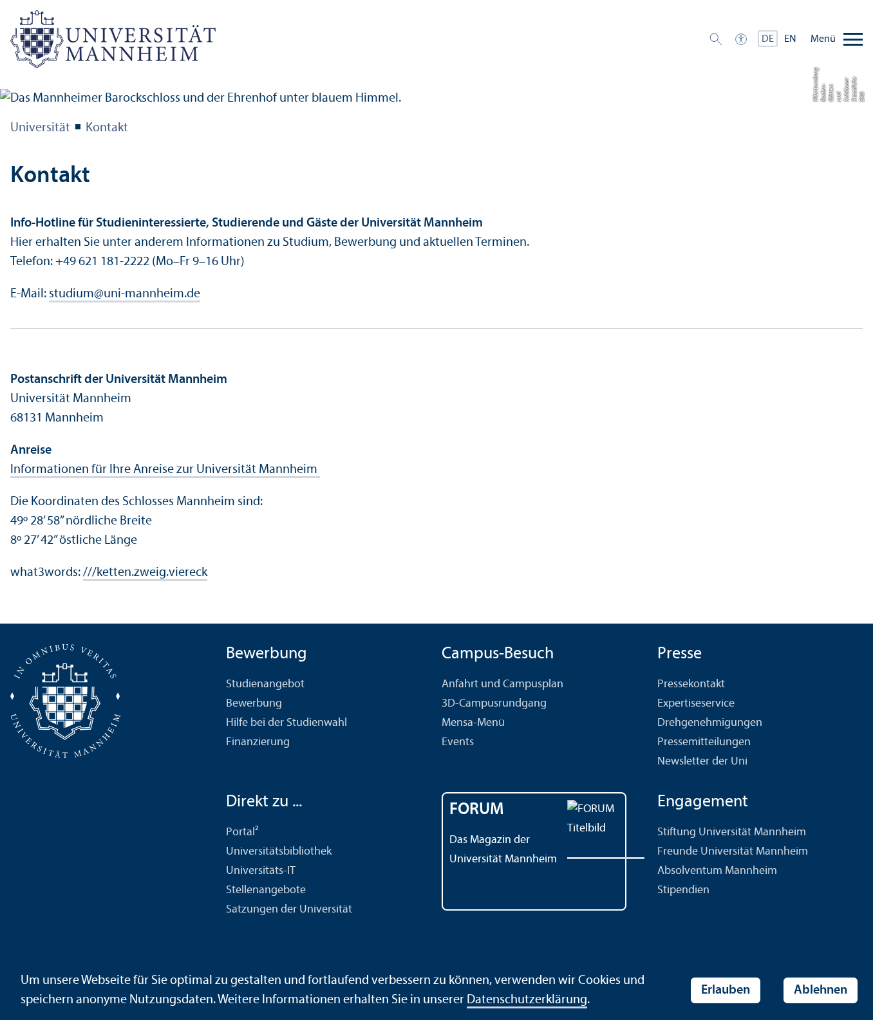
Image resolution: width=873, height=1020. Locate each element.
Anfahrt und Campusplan (502, 684)
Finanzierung (258, 742)
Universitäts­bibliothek (279, 852)
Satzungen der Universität (289, 910)
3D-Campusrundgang (494, 704)
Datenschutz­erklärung (527, 1000)
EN (790, 39)
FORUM (476, 810)
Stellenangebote (266, 890)
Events (458, 742)
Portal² (242, 832)
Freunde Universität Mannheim (732, 852)
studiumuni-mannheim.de (124, 294)
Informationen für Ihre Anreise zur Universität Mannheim (165, 469)
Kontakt (107, 128)
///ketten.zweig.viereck (145, 572)
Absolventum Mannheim (717, 871)
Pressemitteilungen (704, 742)
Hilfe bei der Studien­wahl (286, 723)
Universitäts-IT (261, 871)
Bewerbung (254, 704)
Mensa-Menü (473, 723)
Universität (40, 128)
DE (768, 39)
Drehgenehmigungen (709, 723)
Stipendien (683, 890)
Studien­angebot (265, 684)
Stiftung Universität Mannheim (731, 832)
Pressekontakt (691, 684)
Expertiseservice (696, 704)
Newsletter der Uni (702, 762)
